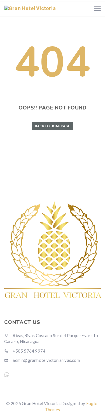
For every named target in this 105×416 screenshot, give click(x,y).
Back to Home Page (52, 126)
